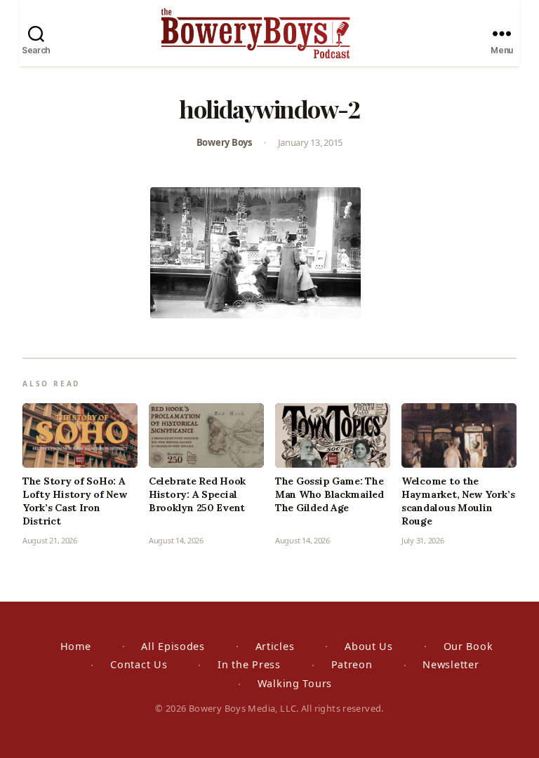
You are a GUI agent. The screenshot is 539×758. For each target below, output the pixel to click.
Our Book (468, 646)
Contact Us (138, 664)
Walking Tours (295, 683)
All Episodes (173, 646)
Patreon (352, 664)
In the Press (249, 664)
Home (75, 646)
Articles (275, 646)
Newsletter (450, 664)
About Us (369, 646)
